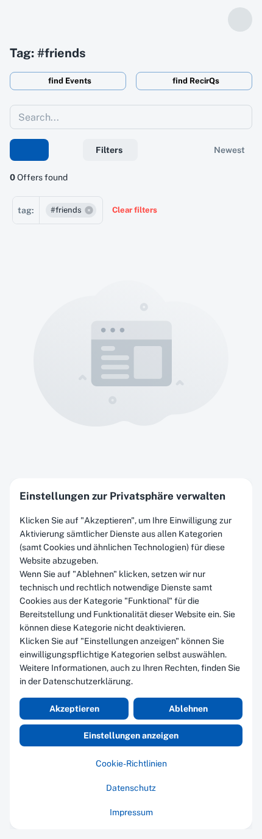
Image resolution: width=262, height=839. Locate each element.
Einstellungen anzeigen (131, 735)
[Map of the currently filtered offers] (29, 150)
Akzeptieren (74, 708)
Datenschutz (131, 788)
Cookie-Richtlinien (131, 763)
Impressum (131, 812)
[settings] (213, 19)
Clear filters (134, 209)
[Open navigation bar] (14, 20)
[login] (240, 19)
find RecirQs (195, 80)
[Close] (244, 486)
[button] (71, 210)
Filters (109, 150)
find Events (69, 80)
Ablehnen (188, 708)
